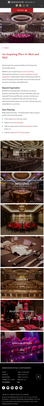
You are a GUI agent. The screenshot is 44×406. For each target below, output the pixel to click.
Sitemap (26, 394)
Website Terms (8, 394)
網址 (18, 382)
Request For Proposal (18, 132)
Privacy (18, 394)
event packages (18, 122)
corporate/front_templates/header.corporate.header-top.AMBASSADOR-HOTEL (16, 2)
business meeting (27, 71)
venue (15, 119)
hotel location (28, 126)
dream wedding (25, 74)
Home (6, 48)
